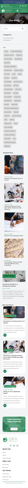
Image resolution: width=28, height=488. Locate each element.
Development (7, 350)
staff (5, 119)
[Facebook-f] (20, 6)
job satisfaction (8, 89)
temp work (7, 138)
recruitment (7, 112)
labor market (7, 97)
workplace (7, 146)
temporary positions (9, 131)
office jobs (14, 104)
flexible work (7, 70)
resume (16, 112)
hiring (19, 74)
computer (19, 55)
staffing (12, 119)
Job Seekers (7, 93)
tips (14, 138)
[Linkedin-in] (23, 6)
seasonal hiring (16, 116)
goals (13, 74)
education (7, 62)
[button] (17, 10)
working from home (9, 142)
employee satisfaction (10, 66)
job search (18, 89)
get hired (7, 74)
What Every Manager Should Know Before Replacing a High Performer (12, 207)
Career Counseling (8, 316)
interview (14, 78)
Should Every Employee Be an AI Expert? (13, 179)
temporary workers (9, 135)
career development (16, 51)
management (7, 100)
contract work (8, 59)
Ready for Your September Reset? (13, 236)
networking (17, 100)
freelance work (18, 70)
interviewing (7, 81)
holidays (6, 78)
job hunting (7, 85)
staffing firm (7, 123)
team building (8, 127)
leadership (17, 97)
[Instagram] (25, 6)
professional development (11, 108)
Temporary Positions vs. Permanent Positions (10, 285)
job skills (15, 93)
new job (6, 104)
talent (15, 123)
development (18, 59)
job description (18, 81)
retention (7, 116)
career (6, 51)
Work (14, 316)
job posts (16, 85)
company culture (9, 55)
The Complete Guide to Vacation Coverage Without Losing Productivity (13, 263)
